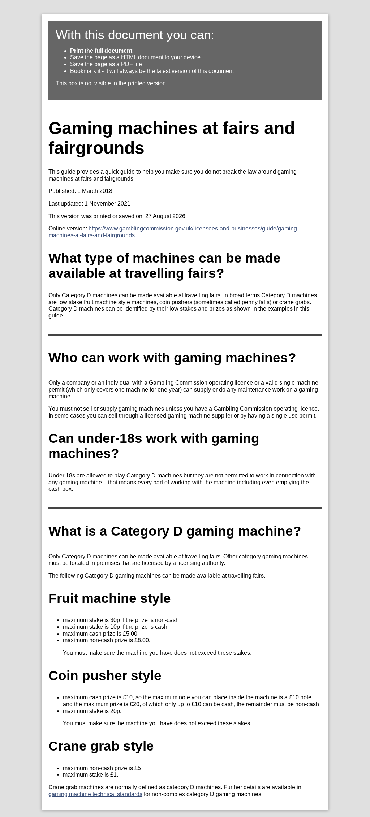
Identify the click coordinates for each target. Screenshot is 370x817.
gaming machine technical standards (95, 794)
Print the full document (101, 51)
